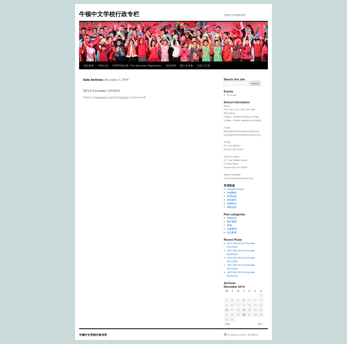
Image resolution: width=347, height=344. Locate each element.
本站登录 (232, 199)
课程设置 (232, 207)
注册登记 (232, 203)
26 (243, 314)
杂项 (229, 225)
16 (226, 309)
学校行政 (103, 65)
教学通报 (232, 221)
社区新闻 (232, 232)
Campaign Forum (235, 188)
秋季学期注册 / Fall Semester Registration (136, 65)
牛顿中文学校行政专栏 (109, 13)
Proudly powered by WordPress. (243, 334)
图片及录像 (186, 65)
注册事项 (232, 228)
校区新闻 (89, 65)
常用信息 (232, 196)
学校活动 (232, 217)
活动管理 (170, 65)
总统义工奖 (203, 65)
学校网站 (232, 192)
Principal (124, 97)
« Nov (227, 323)
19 (243, 309)
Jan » (261, 323)
